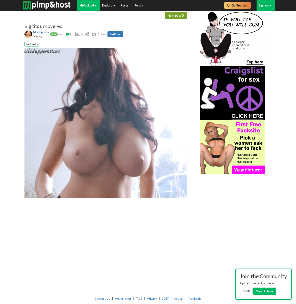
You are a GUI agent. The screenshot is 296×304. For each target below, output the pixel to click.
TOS (139, 298)
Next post (175, 15)
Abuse (178, 298)
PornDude (195, 298)
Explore (107, 5)
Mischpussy (41, 32)
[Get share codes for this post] (87, 34)
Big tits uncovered (43, 26)
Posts (124, 5)
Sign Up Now (264, 291)
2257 (165, 298)
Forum (139, 5)
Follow (115, 34)
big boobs (32, 44)
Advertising (123, 298)
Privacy (152, 298)
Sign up (264, 5)
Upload (89, 5)
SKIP (246, 291)
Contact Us (102, 298)
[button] (60, 34)
